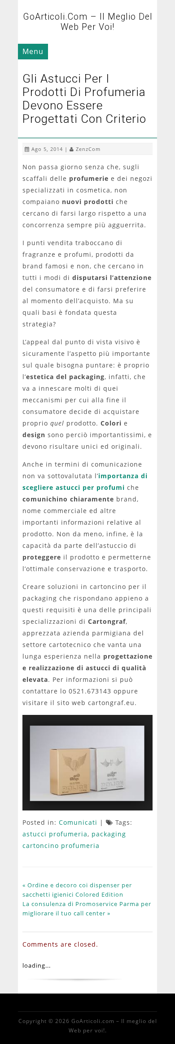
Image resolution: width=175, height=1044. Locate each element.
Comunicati (78, 822)
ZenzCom (88, 149)
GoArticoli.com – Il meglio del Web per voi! (88, 22)
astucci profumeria (55, 834)
